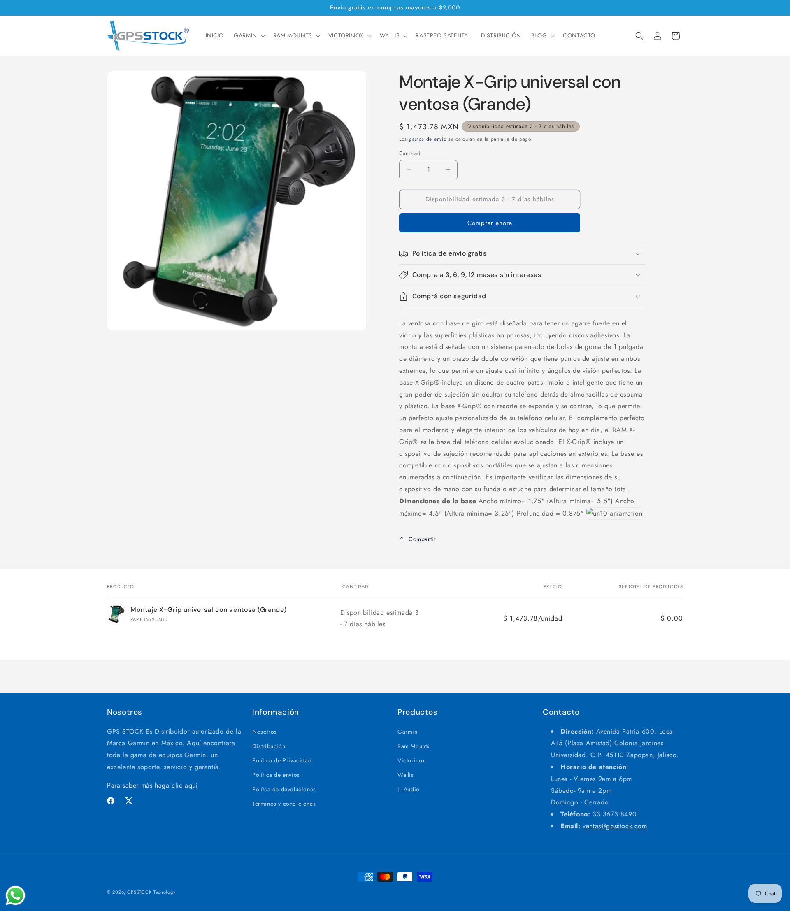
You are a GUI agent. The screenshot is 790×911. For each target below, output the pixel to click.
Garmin (407, 731)
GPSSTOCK (139, 892)
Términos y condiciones (284, 803)
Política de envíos (276, 775)
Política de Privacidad (281, 760)
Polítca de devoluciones (284, 789)
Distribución (268, 746)
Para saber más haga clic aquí (152, 785)
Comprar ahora (489, 223)
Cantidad (409, 153)
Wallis (405, 775)
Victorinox (411, 760)
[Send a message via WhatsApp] (15, 895)
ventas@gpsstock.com (615, 826)
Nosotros (264, 731)
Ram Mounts (413, 746)
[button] (248, 35)
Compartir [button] (422, 539)
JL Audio (408, 789)
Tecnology (164, 892)
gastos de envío (428, 139)
